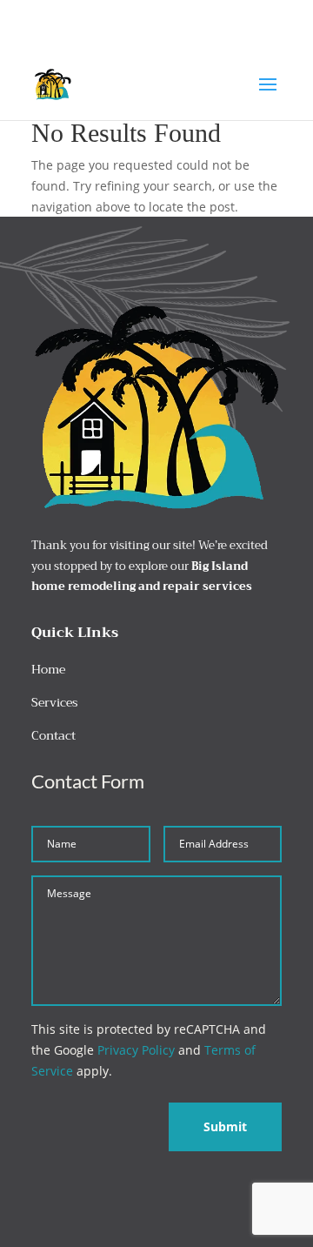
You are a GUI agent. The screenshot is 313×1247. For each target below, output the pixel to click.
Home (48, 669)
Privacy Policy (136, 1050)
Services (54, 702)
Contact (53, 735)
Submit (225, 1126)
